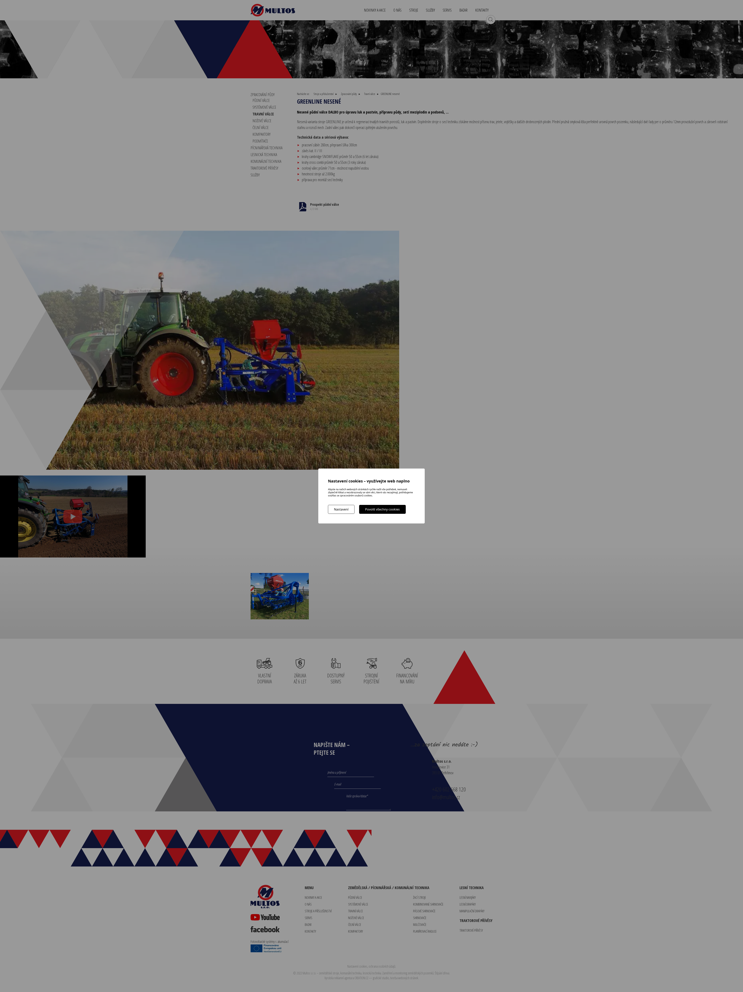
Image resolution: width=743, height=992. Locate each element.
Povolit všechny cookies (382, 509)
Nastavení (341, 509)
